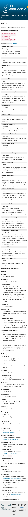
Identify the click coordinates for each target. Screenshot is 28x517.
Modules (7, 15)
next (19, 15)
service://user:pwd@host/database (12, 478)
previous (14, 15)
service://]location (16, 494)
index (22, 15)
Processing (4, 18)
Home (2, 15)
